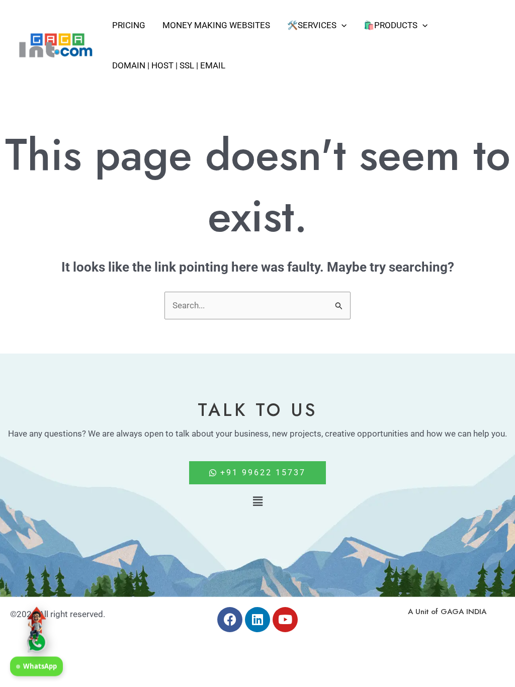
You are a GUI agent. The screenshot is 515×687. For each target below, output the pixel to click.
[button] (341, 25)
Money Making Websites (216, 25)
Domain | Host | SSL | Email (168, 65)
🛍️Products (390, 25)
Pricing (128, 25)
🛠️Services (311, 25)
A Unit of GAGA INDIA (447, 611)
